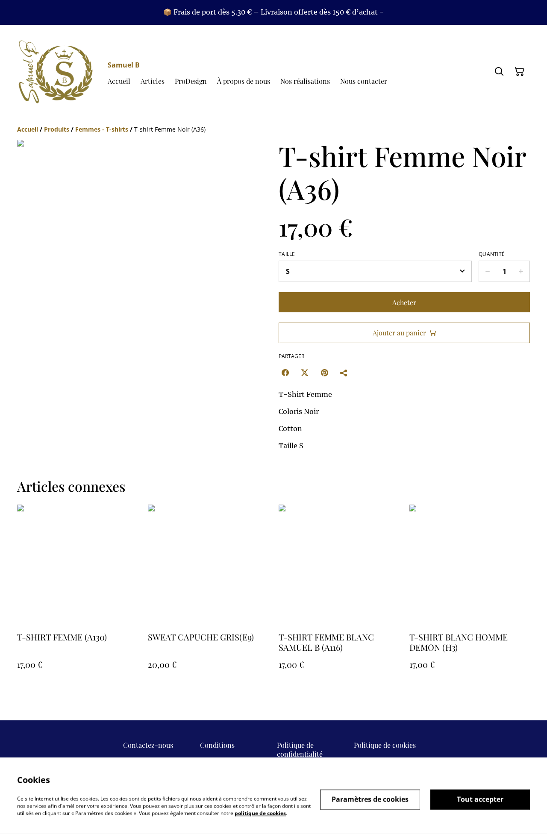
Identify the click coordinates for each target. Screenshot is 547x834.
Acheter (404, 302)
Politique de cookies (385, 744)
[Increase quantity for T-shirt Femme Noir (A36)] (521, 271)
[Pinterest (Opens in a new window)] (324, 372)
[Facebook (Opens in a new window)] (285, 372)
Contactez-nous (148, 744)
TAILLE (287, 254)
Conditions (217, 744)
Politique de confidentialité (300, 749)
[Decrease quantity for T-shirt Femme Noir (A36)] (487, 271)
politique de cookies (260, 812)
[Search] (499, 71)
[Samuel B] (55, 71)
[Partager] (344, 372)
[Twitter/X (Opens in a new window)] (304, 372)
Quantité (492, 254)
